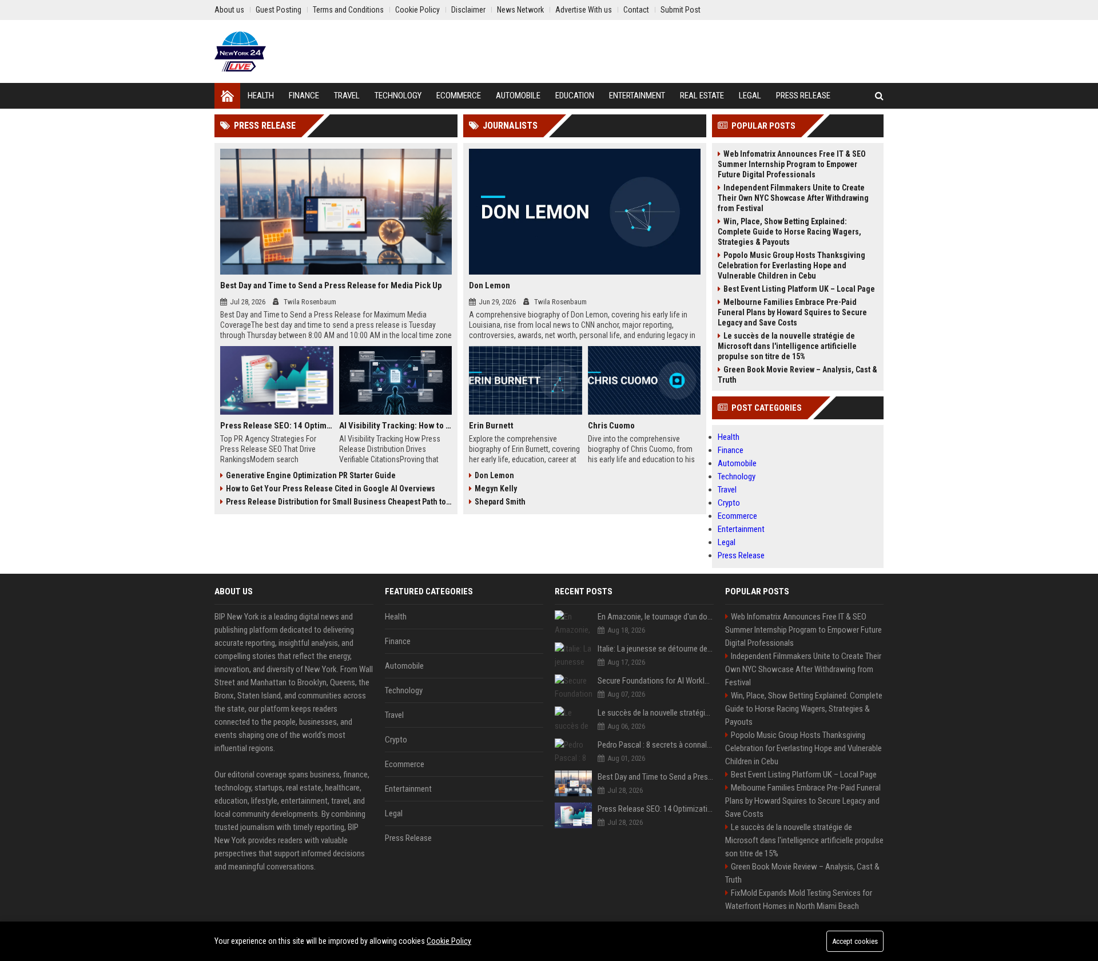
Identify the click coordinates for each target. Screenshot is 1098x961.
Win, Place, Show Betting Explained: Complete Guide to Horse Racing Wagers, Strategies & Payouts (789, 232)
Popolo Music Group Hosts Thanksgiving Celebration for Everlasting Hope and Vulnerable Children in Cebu (791, 265)
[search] (879, 96)
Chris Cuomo (611, 425)
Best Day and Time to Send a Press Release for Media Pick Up (331, 285)
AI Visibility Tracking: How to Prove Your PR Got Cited (395, 425)
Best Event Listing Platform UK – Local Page (799, 288)
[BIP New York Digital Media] (240, 51)
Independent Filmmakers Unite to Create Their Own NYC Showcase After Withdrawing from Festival (793, 198)
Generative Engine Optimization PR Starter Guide (311, 475)
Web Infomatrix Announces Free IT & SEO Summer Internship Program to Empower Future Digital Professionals (792, 164)
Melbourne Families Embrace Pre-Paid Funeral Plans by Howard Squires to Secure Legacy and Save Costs (792, 312)
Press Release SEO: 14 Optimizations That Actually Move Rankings (276, 425)
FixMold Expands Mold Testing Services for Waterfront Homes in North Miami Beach (798, 899)
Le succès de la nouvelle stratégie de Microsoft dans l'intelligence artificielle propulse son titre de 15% (787, 346)
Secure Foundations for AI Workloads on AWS (656, 681)
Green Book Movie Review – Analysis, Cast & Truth (797, 374)
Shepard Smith (500, 501)
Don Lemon (489, 285)
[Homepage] (227, 96)
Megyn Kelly (496, 488)
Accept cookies (855, 941)
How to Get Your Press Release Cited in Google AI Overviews (330, 488)
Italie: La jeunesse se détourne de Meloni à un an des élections (656, 649)
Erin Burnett (491, 425)
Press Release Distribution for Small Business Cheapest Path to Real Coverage (339, 501)
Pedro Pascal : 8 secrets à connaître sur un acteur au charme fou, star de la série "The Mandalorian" (656, 745)
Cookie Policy (449, 941)
